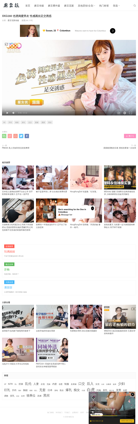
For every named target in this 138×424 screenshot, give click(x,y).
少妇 (121, 383)
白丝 (83, 390)
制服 (66, 383)
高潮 (39, 395)
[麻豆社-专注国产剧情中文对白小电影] (11, 5)
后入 (90, 383)
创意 (61, 384)
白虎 (91, 389)
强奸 (19, 390)
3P (5, 384)
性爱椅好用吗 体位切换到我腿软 (83, 330)
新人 (35, 390)
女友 (102, 384)
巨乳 (7, 390)
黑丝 (49, 122)
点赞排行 (75, 412)
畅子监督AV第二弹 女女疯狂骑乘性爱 (51, 191)
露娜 (36, 122)
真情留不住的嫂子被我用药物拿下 (16, 330)
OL (16, 384)
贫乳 (12, 395)
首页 (27, 5)
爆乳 (69, 390)
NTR (10, 383)
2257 (82, 412)
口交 (81, 383)
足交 (30, 122)
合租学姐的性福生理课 (45, 330)
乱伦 (28, 383)
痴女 (77, 390)
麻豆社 (71, 416)
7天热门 (67, 412)
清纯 (56, 390)
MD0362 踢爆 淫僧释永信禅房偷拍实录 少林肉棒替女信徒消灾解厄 (119, 193)
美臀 (118, 390)
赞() (130, 136)
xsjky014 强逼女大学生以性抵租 (15, 363)
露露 (43, 122)
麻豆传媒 (39, 5)
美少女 (111, 390)
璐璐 (16, 122)
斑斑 (31, 390)
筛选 (115, 5)
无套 (42, 389)
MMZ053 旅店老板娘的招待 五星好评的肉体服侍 (119, 332)
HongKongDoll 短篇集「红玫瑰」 (84, 191)
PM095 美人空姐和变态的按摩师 (15, 147)
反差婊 (74, 384)
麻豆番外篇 (54, 5)
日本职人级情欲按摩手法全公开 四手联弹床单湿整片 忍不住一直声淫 (17, 193)
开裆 (10, 122)
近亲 (23, 396)
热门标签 (104, 5)
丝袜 (21, 383)
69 (4, 122)
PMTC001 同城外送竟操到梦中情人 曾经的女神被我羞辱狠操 (51, 365)
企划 (43, 383)
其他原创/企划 (85, 5)
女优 (97, 383)
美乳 (23, 122)
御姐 (25, 390)
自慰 (125, 390)
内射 (54, 383)
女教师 (108, 384)
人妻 (36, 384)
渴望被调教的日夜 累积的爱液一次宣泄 (119, 147)
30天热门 (59, 412)
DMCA (88, 412)
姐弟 (114, 384)
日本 (50, 390)
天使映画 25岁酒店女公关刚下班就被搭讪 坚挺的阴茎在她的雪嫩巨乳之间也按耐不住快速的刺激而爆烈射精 (17, 227)
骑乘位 (31, 395)
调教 (6, 395)
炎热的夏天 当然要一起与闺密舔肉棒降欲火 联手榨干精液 (119, 225)
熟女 (62, 390)
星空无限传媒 (13, 20)
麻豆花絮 (69, 5)
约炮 (99, 390)
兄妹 (48, 384)
